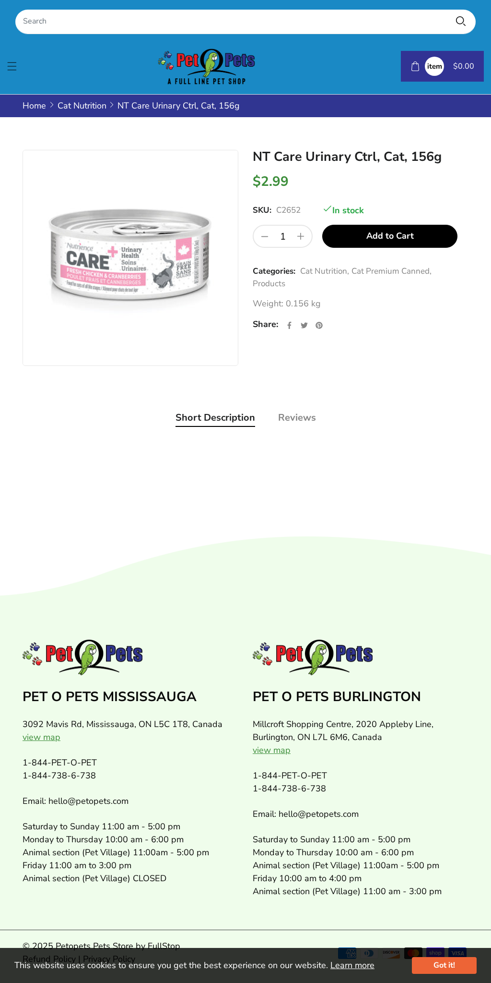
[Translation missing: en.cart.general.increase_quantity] (300, 236)
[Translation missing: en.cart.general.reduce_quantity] (264, 236)
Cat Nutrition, (324, 271)
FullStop (164, 946)
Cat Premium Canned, (391, 271)
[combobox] (245, 22)
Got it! (444, 965)
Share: (265, 324)
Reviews (297, 417)
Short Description (215, 417)
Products (269, 283)
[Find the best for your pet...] (461, 21)
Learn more (352, 965)
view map (41, 737)
